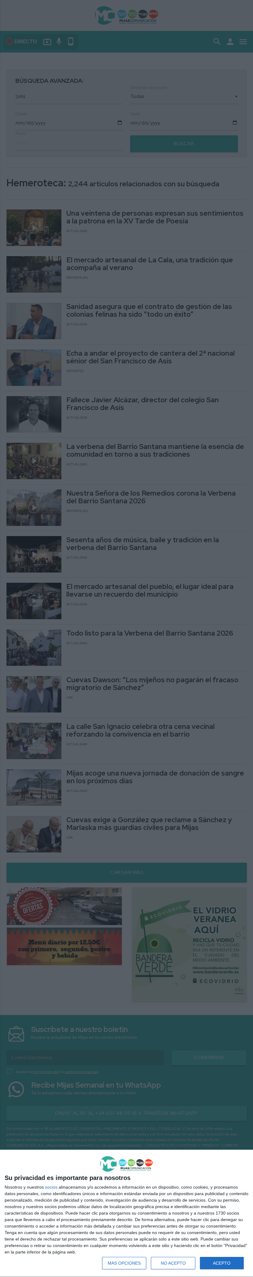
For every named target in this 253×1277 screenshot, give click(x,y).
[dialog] (126, 1213)
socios (51, 1187)
